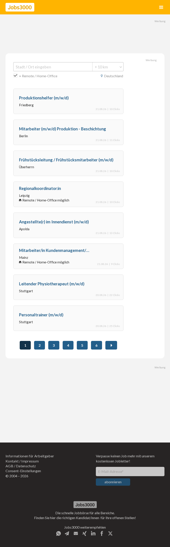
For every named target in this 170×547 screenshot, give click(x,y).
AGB (9, 466)
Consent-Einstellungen (23, 471)
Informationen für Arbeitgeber (30, 456)
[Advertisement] (85, 33)
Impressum (30, 461)
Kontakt (12, 461)
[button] (161, 7)
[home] (20, 7)
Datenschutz (26, 466)
